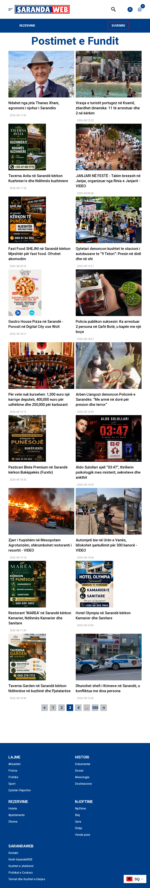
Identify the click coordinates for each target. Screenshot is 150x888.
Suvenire (118, 25)
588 (95, 707)
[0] (140, 9)
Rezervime (27, 25)
